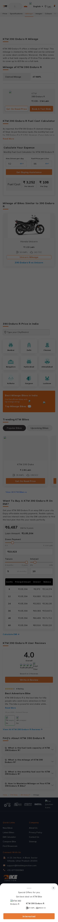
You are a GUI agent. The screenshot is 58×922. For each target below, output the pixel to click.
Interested (29, 916)
